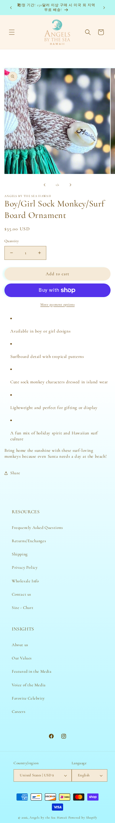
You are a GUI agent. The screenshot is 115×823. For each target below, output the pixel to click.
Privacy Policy (24, 567)
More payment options (57, 304)
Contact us (21, 594)
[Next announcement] (104, 7)
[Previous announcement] (10, 7)
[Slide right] (70, 184)
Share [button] (15, 472)
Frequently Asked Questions (37, 527)
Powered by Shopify (82, 817)
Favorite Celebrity (28, 698)
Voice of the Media (29, 684)
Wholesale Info (25, 581)
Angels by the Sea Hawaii (48, 817)
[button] (11, 32)
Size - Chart (22, 607)
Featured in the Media (32, 671)
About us (20, 644)
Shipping (20, 554)
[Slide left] (44, 184)
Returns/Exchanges (29, 540)
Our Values (22, 658)
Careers (18, 711)
